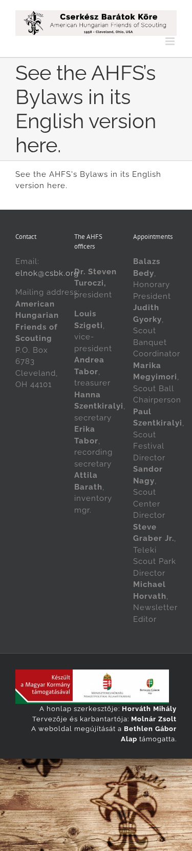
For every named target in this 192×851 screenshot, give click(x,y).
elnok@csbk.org (47, 273)
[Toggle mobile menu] (171, 41)
